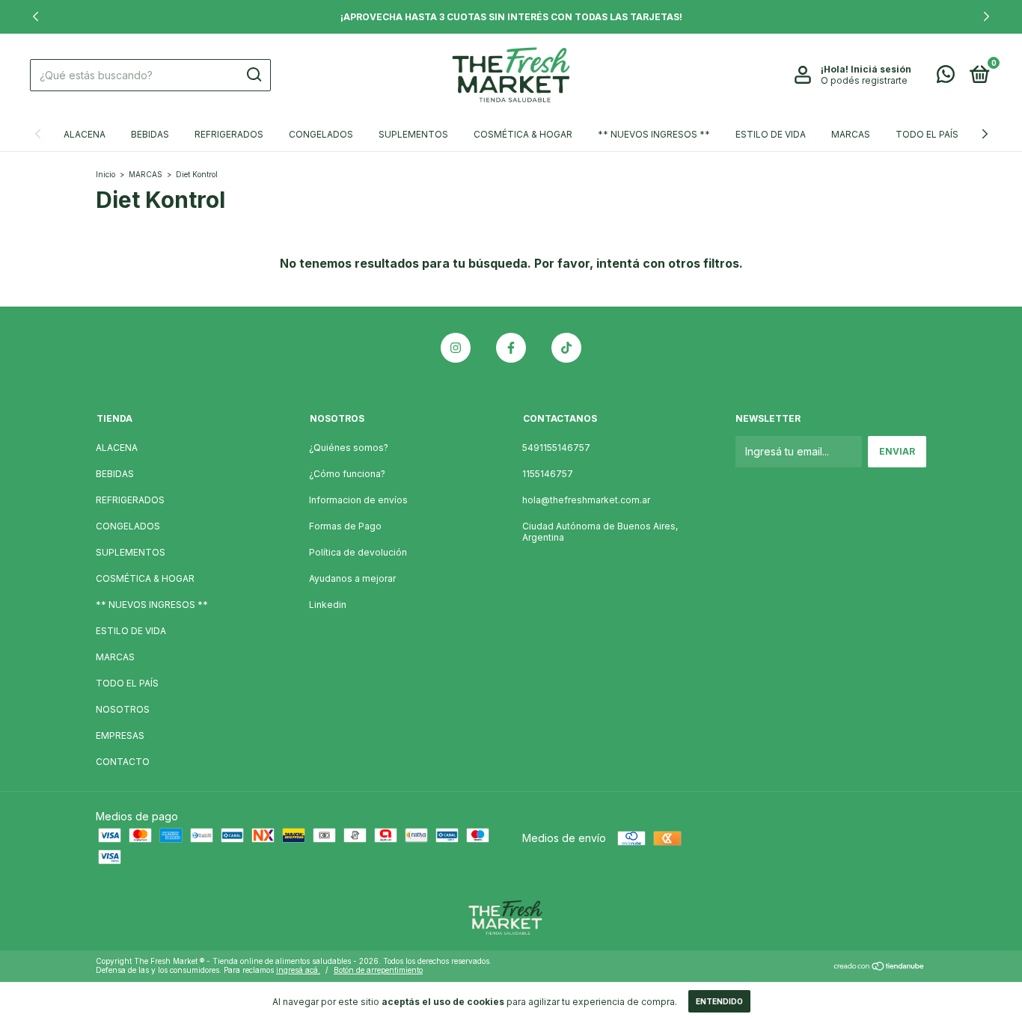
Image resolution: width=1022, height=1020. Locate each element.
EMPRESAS (120, 735)
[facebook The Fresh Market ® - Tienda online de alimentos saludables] (511, 348)
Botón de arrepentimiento (378, 969)
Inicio (105, 174)
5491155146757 (556, 447)
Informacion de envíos (358, 500)
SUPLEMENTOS (413, 134)
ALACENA (84, 134)
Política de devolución (358, 552)
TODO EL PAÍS (927, 134)
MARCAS (850, 134)
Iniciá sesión (881, 69)
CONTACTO (123, 761)
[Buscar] (253, 74)
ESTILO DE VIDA (770, 134)
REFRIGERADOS (229, 134)
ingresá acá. (298, 969)
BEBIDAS (150, 134)
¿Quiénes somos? (348, 447)
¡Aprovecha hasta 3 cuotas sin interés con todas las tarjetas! (511, 16)
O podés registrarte (864, 80)
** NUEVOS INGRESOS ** (654, 134)
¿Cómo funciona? (347, 473)
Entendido (719, 1001)
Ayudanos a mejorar (352, 578)
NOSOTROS (123, 709)
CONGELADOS (321, 134)
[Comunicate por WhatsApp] (945, 77)
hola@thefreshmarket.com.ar (586, 500)
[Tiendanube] (879, 967)
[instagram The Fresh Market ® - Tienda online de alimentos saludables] (456, 348)
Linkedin (327, 604)
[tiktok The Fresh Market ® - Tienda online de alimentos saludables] (566, 348)
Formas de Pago (345, 526)
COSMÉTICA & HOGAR (523, 134)
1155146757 (547, 473)
